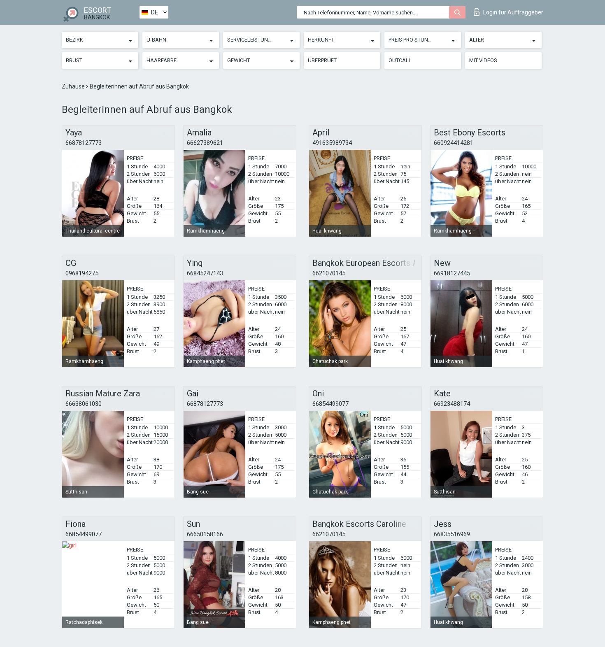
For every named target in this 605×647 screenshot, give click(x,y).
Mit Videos (483, 60)
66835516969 (452, 534)
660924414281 (453, 143)
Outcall (400, 60)
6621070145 (328, 273)
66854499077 (330, 403)
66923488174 (452, 403)
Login (513, 12)
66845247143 (205, 273)
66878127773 (83, 143)
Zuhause (74, 86)
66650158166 (205, 534)
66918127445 (452, 273)
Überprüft (322, 60)
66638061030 (83, 403)
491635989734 (332, 143)
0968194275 (81, 273)
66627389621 (205, 143)
